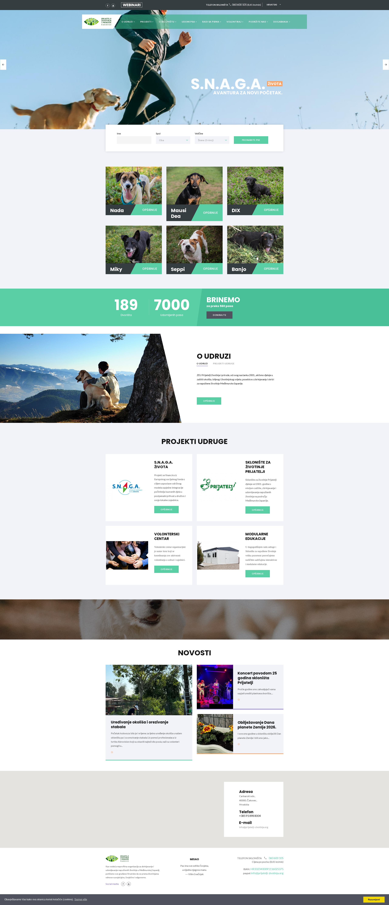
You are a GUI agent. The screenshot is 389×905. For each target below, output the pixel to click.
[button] (194, 807)
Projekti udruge (223, 363)
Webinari (132, 4)
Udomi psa (188, 21)
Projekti (145, 21)
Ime (119, 133)
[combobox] (173, 140)
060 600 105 (239, 4)
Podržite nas (257, 21)
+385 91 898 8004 (250, 815)
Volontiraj (234, 21)
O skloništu (166, 21)
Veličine (199, 133)
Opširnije (149, 210)
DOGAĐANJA (280, 21)
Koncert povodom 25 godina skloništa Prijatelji (257, 678)
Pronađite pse (251, 140)
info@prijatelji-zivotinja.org (253, 827)
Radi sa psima (210, 21)
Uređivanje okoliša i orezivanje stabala (139, 724)
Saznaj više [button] (80, 899)
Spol (158, 133)
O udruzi (127, 21)
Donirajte (219, 315)
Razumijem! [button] (374, 899)
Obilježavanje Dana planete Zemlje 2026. (257, 725)
